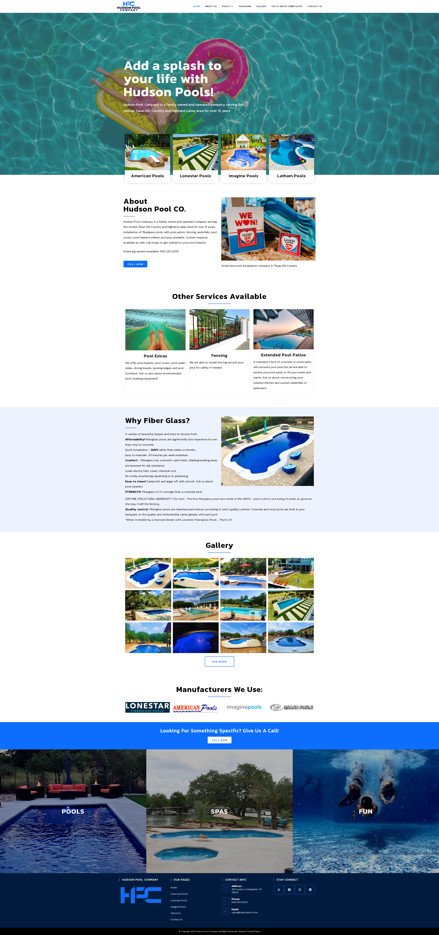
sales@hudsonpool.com (245, 912)
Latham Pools (291, 175)
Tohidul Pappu (253, 931)
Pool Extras (155, 356)
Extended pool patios (283, 355)
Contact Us (177, 919)
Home (174, 887)
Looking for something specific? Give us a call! (219, 730)
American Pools (147, 175)
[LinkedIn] (310, 889)
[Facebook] (289, 889)
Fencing (219, 355)
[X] (278, 889)
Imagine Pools (243, 175)
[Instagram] (299, 889)
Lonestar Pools (195, 175)
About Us (176, 913)
